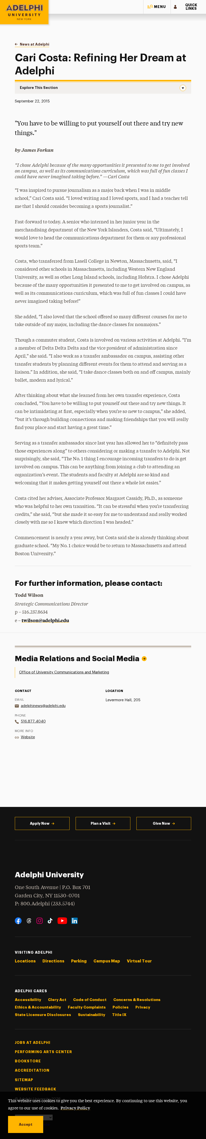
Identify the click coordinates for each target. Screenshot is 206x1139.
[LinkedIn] (74, 921)
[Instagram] (39, 921)
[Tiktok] (50, 921)
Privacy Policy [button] (75, 1107)
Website (28, 737)
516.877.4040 (33, 721)
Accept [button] (25, 1124)
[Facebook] (18, 920)
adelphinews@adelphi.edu (43, 706)
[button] (157, 7)
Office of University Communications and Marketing (64, 672)
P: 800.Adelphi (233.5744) (45, 904)
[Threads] (29, 921)
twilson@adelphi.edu (45, 620)
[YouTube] (62, 920)
